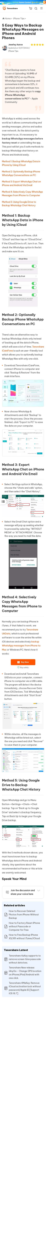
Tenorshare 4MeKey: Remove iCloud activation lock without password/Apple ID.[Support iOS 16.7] (25, 988)
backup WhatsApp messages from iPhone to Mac (21, 645)
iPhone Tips (13, 51)
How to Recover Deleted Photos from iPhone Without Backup (24, 914)
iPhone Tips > (19, 18)
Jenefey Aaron (15, 44)
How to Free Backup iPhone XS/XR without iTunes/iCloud (24, 936)
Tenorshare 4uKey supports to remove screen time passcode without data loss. (25, 959)
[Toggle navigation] (40, 8)
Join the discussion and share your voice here (23, 892)
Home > (8, 18)
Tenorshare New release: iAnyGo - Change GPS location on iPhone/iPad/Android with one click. (25, 972)
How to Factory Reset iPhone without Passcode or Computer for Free (24, 926)
